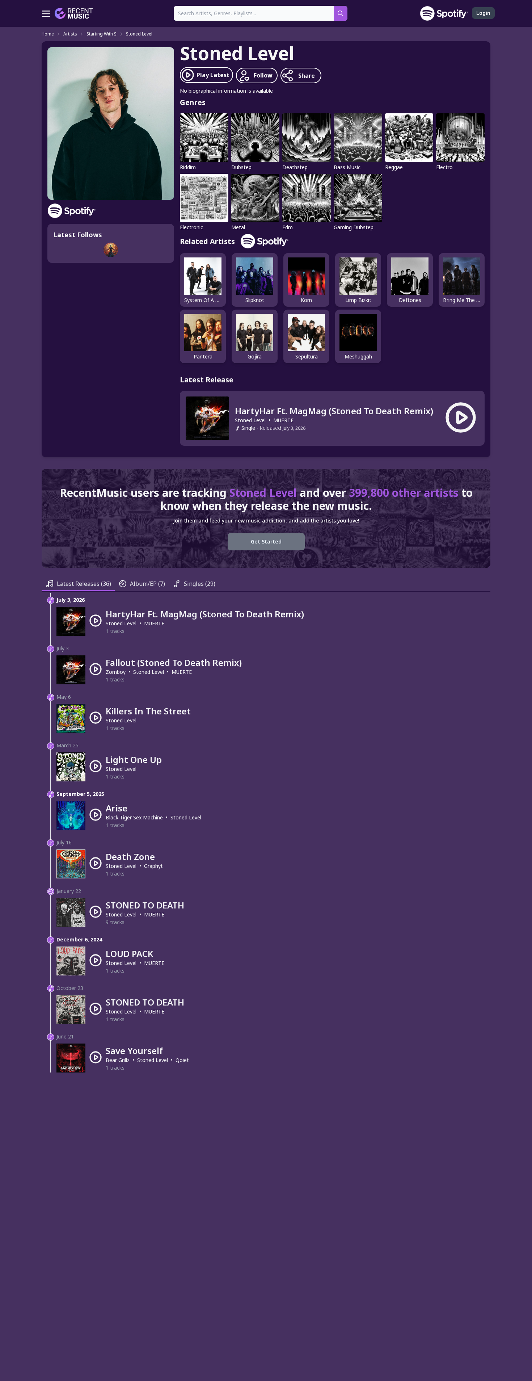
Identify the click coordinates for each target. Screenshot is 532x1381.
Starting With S (101, 34)
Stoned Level (139, 34)
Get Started (266, 541)
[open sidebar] (46, 13)
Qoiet (182, 1060)
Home (48, 34)
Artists (70, 34)
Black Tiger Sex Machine (134, 817)
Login (483, 12)
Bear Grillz (118, 1060)
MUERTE (283, 420)
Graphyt (153, 865)
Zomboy (116, 671)
